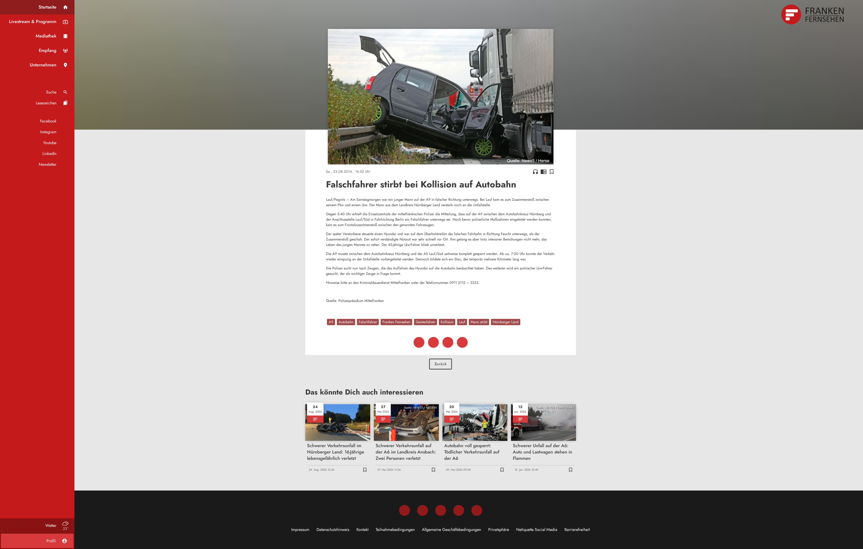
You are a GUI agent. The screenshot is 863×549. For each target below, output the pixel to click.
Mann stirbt (479, 322)
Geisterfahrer (425, 322)
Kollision (447, 322)
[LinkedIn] (458, 510)
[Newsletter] (476, 510)
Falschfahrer (368, 322)
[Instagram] (422, 510)
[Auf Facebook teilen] (419, 342)
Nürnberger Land (505, 322)
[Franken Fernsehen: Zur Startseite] (813, 14)
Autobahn (346, 322)
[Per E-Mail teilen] (462, 342)
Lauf (462, 322)
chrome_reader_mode (543, 171)
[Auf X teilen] (433, 342)
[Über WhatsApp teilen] (447, 342)
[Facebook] (404, 510)
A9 (331, 322)
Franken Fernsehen (396, 322)
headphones (535, 171)
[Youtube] (440, 510)
